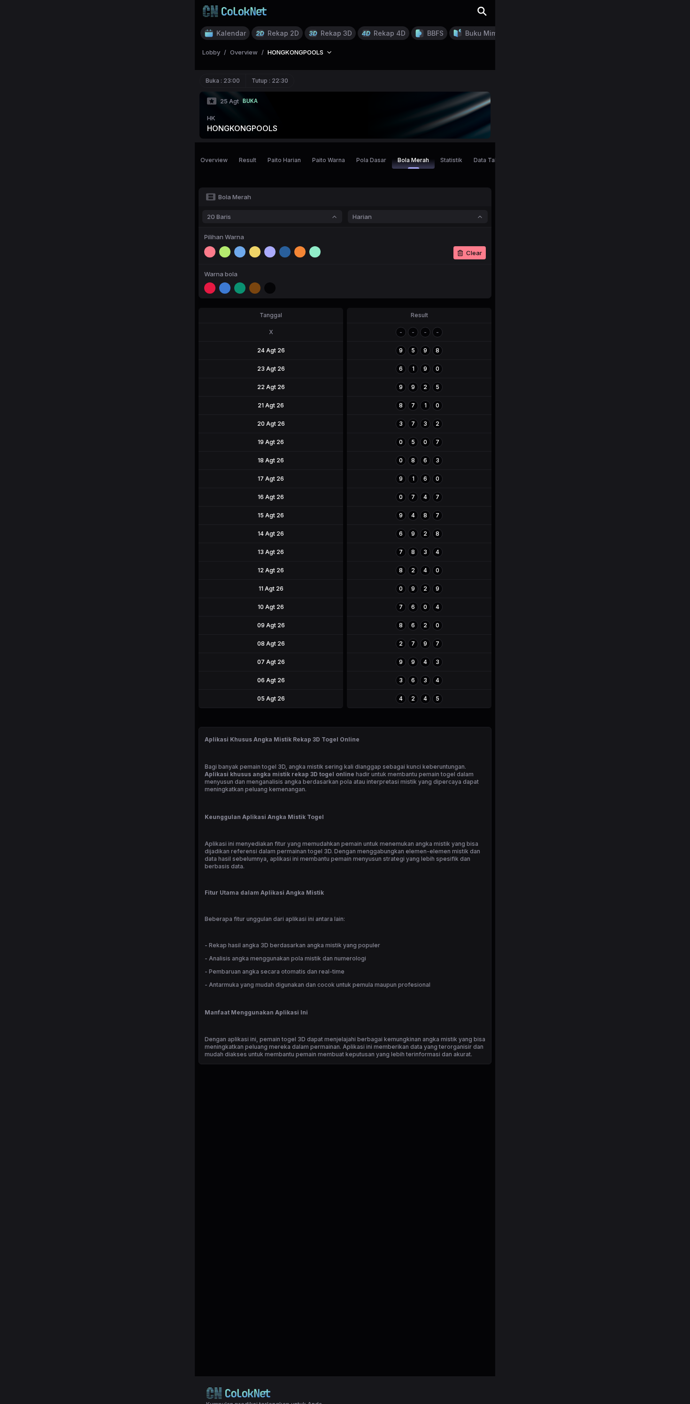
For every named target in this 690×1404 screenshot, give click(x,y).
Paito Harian (284, 160)
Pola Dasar (371, 160)
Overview (214, 160)
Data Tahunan (492, 160)
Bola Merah (413, 160)
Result (247, 160)
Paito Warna (328, 160)
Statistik (451, 160)
